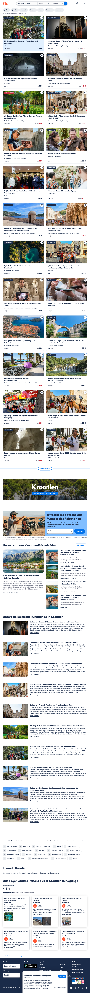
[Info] (25, 13)
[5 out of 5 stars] (16, 902)
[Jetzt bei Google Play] (30, 966)
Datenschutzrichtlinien (40, 539)
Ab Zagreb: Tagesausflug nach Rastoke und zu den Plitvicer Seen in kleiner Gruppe (45, 933)
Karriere (62, 967)
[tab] (14, 840)
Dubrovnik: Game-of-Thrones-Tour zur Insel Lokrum (16, 932)
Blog (61, 970)
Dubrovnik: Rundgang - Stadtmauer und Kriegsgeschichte (73, 932)
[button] (23, 33)
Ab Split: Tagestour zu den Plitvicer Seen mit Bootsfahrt (14, 899)
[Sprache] (77, 3)
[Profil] (84, 3)
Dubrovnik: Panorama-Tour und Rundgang (42, 899)
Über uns (62, 964)
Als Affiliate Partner (77, 972)
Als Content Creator (77, 969)
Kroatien (27, 873)
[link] (23, 33)
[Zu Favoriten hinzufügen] (42, 17)
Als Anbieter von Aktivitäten (76, 966)
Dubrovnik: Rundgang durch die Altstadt (71, 899)
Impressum (42, 967)
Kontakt (41, 964)
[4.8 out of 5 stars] (8, 892)
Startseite (5, 956)
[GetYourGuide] (5, 3)
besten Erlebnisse (47, 873)
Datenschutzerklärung (45, 970)
